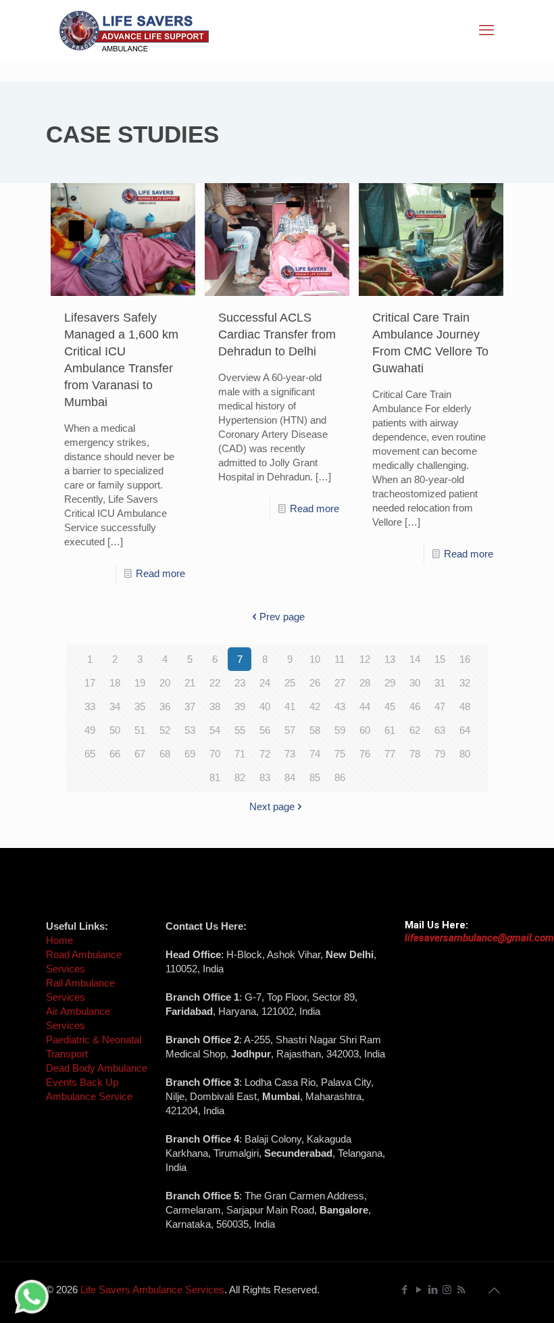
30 (414, 683)
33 (89, 706)
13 (389, 659)
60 (364, 730)
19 (139, 683)
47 (439, 706)
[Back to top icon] (494, 1290)
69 (189, 753)
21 (189, 683)
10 (314, 659)
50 (114, 730)
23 (239, 683)
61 (389, 730)
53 (189, 730)
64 (464, 730)
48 (464, 706)
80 (464, 753)
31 (439, 683)
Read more (160, 573)
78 (414, 753)
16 (464, 659)
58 (314, 730)
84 (289, 777)
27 (339, 683)
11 (339, 659)
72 (264, 753)
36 (164, 706)
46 (414, 706)
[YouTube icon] (418, 1289)
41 (289, 706)
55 (239, 730)
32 (464, 683)
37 (189, 706)
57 (289, 730)
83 (264, 777)
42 (314, 706)
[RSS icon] (461, 1289)
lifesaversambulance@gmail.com (479, 938)
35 (139, 706)
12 (364, 659)
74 (314, 753)
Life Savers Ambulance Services (152, 1289)
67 (139, 753)
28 (364, 683)
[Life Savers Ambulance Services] (134, 30)
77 (389, 753)
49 (89, 730)
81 (214, 777)
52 (164, 730)
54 (214, 730)
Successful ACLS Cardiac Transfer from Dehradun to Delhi (277, 334)
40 (264, 706)
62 (414, 730)
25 (289, 683)
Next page (272, 806)
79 (439, 753)
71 (239, 753)
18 (114, 683)
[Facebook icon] (404, 1289)
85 (314, 777)
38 (214, 706)
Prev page (282, 616)
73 (289, 753)
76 (364, 753)
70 (214, 753)
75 (339, 753)
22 (214, 683)
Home (59, 940)
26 (314, 683)
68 (164, 753)
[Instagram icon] (447, 1289)
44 (364, 706)
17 (89, 683)
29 (389, 683)
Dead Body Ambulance (96, 1068)
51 (139, 730)
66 (114, 753)
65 (89, 753)
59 (339, 730)
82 (239, 777)
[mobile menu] (486, 30)
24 (264, 683)
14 (414, 659)
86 (339, 777)
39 (239, 706)
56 (264, 730)
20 (164, 683)
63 (439, 730)
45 (389, 706)
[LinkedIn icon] (433, 1289)
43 (339, 706)
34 (114, 706)
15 (439, 659)
